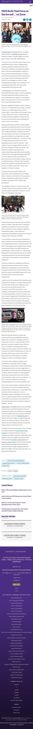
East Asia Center (16, 627)
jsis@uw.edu (17, 580)
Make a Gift (17, 584)
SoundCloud (16, 697)
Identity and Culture (7, 478)
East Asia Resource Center (16, 629)
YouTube (17, 695)
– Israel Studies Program (16, 672)
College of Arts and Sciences (15, 560)
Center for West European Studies (16, 616)
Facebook (24, 20)
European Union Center (16, 635)
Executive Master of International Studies (16, 638)
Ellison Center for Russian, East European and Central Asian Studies (16, 632)
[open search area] (30, 2)
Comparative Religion (16, 621)
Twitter (27, 20)
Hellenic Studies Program (16, 643)
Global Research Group (16, 640)
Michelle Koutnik (17, 54)
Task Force (7, 91)
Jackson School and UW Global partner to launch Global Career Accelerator (16, 497)
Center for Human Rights (16, 608)
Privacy (16, 588)
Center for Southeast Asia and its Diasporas (16, 613)
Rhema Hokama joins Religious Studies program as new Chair (16, 491)
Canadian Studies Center (18, 440)
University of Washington (16, 551)
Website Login (16, 712)
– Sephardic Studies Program (16, 675)
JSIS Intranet (16, 710)
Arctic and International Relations (16, 460)
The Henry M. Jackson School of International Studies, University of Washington (12, 1)
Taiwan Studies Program (16, 677)
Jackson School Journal (16, 648)
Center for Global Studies (9, 442)
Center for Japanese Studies (16, 653)
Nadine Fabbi (7, 52)
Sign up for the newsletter (16, 700)
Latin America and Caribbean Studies (16, 659)
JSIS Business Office (16, 707)
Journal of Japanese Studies (16, 656)
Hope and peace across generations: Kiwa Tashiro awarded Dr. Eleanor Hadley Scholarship (15, 510)
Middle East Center (16, 661)
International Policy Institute (16, 646)
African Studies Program (16, 598)
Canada (15, 470)
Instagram (16, 692)
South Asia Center (16, 667)
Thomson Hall (14, 573)
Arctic (10, 470)
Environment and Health (20, 476)
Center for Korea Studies (16, 611)
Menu (31, 5)
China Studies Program (16, 619)
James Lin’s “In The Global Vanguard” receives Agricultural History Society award (14, 503)
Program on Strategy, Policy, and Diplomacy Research (16, 664)
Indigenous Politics (18, 478)
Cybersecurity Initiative (16, 624)
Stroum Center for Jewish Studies (16, 669)
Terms (16, 591)
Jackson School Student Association (16, 651)
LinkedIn (30, 20)
